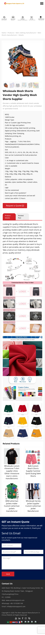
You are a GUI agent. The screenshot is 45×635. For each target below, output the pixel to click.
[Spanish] (36, 622)
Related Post (21, 217)
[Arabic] (8, 622)
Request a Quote (13, 205)
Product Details (8, 217)
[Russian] (33, 622)
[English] (16, 622)
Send (8, 574)
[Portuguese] (29, 622)
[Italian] (26, 622)
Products (11, 33)
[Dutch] (13, 622)
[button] (41, 3)
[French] (19, 622)
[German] (23, 622)
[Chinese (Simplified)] (11, 622)
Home (4, 33)
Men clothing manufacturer (26, 33)
